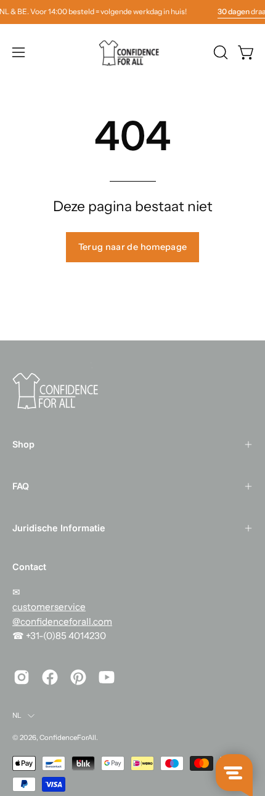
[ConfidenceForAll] (132, 52)
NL (17, 715)
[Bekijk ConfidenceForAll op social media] (21, 677)
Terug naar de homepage (132, 246)
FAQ (20, 486)
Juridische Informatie (58, 528)
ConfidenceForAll (67, 737)
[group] (132, 11)
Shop (23, 444)
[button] (219, 52)
